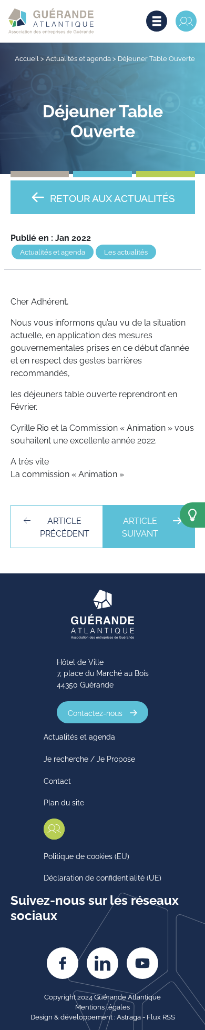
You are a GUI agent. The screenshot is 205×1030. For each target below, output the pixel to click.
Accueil (27, 58)
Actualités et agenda (78, 58)
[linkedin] (102, 963)
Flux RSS (161, 1016)
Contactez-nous (95, 713)
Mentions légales (102, 1006)
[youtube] (142, 963)
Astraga (129, 1016)
